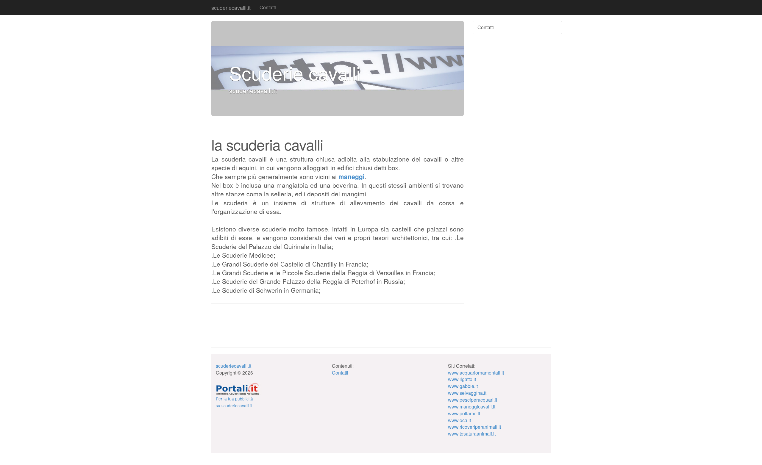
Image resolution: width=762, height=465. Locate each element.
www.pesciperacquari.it (472, 399)
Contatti (268, 7)
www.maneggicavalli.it (471, 406)
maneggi (351, 176)
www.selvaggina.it (467, 392)
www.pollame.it (464, 413)
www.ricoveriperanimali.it (474, 426)
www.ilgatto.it (462, 379)
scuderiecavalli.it (231, 7)
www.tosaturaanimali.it (472, 433)
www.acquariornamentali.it (476, 372)
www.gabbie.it (463, 386)
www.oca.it (459, 420)
